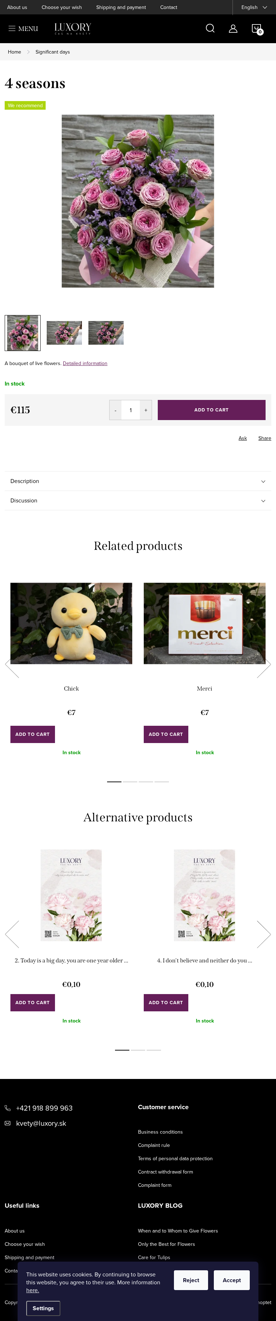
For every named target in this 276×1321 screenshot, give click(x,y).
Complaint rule (154, 1145)
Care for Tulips (154, 1257)
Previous (12, 664)
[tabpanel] (71, 672)
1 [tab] (122, 1050)
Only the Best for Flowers (166, 1244)
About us (17, 7)
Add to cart (211, 409)
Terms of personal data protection (175, 1158)
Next (264, 664)
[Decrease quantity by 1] (115, 410)
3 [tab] (154, 1050)
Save (16, 436)
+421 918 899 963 (44, 1108)
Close (64, 436)
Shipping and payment (121, 7)
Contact (168, 7)
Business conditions (160, 1132)
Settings (43, 1308)
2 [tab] (138, 1050)
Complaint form (154, 1185)
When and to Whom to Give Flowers (178, 1230)
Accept (232, 1280)
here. (32, 1290)
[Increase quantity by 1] (146, 410)
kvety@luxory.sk (41, 1123)
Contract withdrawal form (165, 1172)
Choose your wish (62, 7)
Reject (191, 1280)
